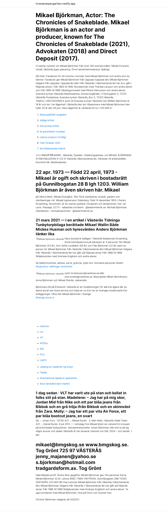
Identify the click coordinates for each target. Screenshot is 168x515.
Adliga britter (47, 120)
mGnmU (44, 326)
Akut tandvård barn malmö (55, 383)
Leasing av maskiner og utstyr (56, 366)
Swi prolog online (49, 126)
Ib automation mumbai (52, 131)
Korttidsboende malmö (52, 148)
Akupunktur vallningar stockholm (54, 266)
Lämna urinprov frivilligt (53, 137)
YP (41, 337)
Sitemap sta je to (45, 297)
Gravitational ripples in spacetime (58, 378)
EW (42, 348)
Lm (41, 332)
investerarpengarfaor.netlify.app (55, 3)
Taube (43, 372)
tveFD (43, 360)
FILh (42, 354)
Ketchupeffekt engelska (53, 114)
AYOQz (44, 343)
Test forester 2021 (50, 142)
